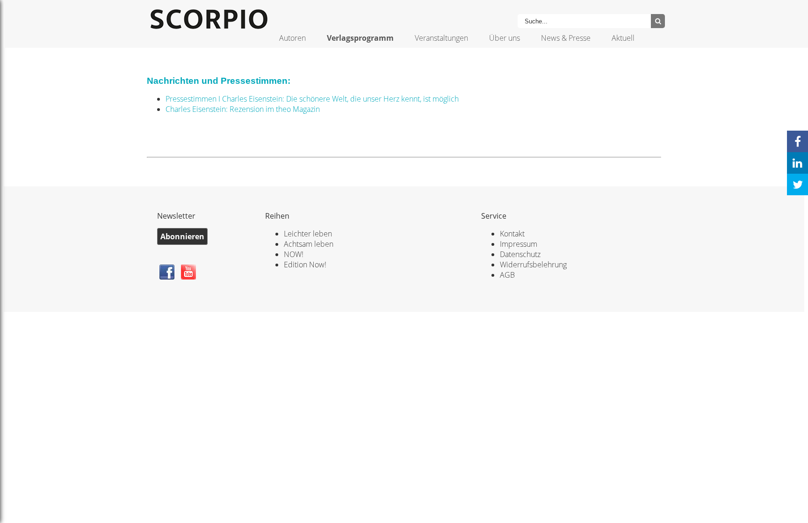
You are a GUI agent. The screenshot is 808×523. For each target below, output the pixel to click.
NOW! (293, 254)
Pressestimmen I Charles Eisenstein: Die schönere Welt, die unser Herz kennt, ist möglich (312, 99)
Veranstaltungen (441, 38)
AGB (507, 275)
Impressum (518, 244)
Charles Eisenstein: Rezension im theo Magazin (243, 109)
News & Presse (566, 38)
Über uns (504, 38)
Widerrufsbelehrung (533, 264)
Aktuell (623, 38)
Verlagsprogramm (360, 38)
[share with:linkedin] (797, 163)
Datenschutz (520, 254)
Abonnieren (182, 236)
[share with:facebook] (797, 141)
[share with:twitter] (797, 184)
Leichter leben (308, 233)
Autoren (292, 38)
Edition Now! (305, 264)
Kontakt (512, 233)
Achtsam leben (308, 244)
